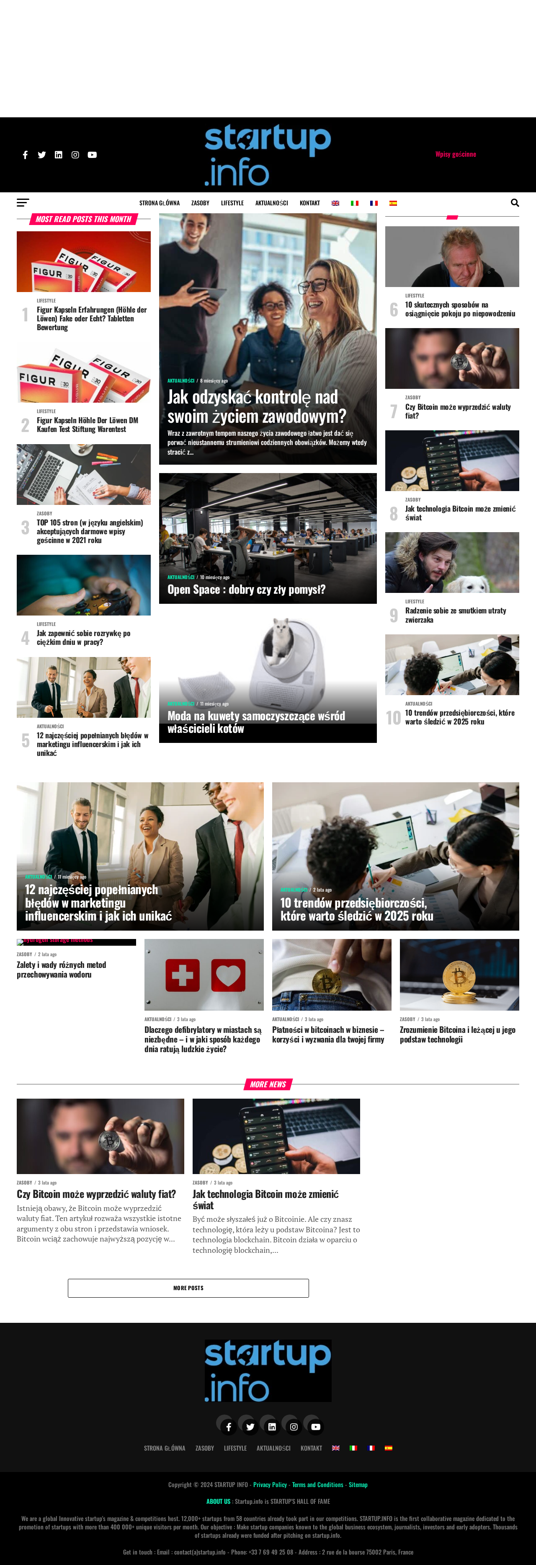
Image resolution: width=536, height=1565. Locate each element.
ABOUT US (219, 1501)
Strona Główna (159, 202)
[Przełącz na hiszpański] (393, 203)
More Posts (188, 1288)
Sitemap (358, 1484)
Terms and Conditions (318, 1484)
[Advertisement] (268, 58)
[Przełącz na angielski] (335, 203)
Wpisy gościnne (456, 154)
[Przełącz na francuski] (374, 203)
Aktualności (271, 202)
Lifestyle (232, 202)
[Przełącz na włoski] (354, 203)
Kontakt (310, 202)
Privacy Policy (271, 1484)
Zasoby (200, 202)
